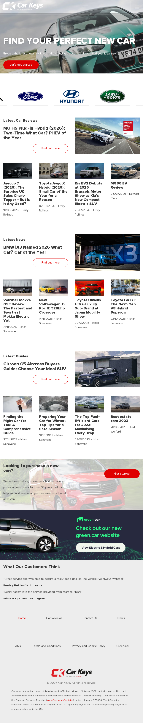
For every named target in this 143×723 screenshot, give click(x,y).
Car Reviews (54, 618)
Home (22, 618)
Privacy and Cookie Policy (88, 646)
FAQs (17, 646)
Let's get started (21, 65)
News (121, 618)
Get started (122, 473)
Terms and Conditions (46, 646)
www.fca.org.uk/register (60, 700)
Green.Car (122, 646)
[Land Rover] (71, 96)
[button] (137, 7)
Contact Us (89, 618)
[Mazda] (112, 96)
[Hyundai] (30, 96)
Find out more (51, 148)
